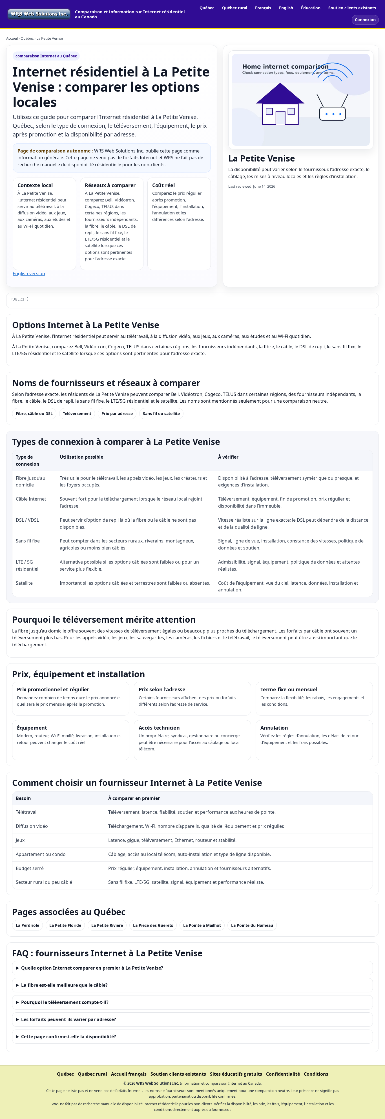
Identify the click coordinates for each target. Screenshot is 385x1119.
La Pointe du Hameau (252, 925)
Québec (207, 7)
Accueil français (129, 1074)
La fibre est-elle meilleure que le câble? (64, 985)
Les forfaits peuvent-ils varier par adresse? (68, 1019)
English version (29, 273)
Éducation (310, 7)
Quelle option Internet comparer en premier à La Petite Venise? (92, 968)
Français (263, 7)
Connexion (365, 19)
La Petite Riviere (107, 925)
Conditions (316, 1074)
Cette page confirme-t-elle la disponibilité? (68, 1036)
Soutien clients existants (352, 7)
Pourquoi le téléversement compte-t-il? (65, 1002)
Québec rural (234, 7)
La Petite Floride (65, 925)
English (286, 7)
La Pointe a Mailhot (202, 925)
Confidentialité (283, 1074)
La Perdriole (27, 925)
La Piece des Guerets (153, 925)
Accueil (12, 38)
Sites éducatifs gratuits (236, 1074)
